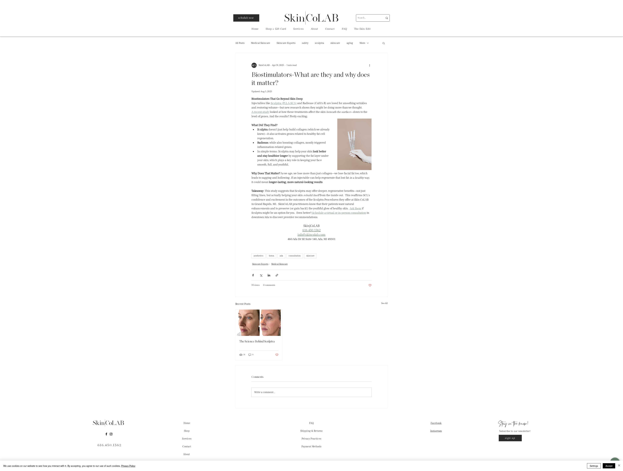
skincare (335, 43)
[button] (298, 29)
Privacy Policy (128, 465)
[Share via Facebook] (253, 275)
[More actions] (370, 65)
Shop (187, 431)
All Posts (239, 43)
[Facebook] (106, 434)
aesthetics (258, 255)
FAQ (311, 423)
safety (305, 43)
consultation (295, 255)
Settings (594, 465)
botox (271, 255)
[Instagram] (111, 434)
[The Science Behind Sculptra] (258, 323)
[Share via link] (276, 275)
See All (384, 303)
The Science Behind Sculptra (257, 341)
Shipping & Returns (311, 431)
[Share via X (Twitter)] (261, 275)
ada (281, 255)
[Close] (619, 465)
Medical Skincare (260, 43)
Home (186, 423)
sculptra (319, 43)
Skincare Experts (286, 43)
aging (350, 43)
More (362, 43)
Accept (608, 465)
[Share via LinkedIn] (268, 275)
